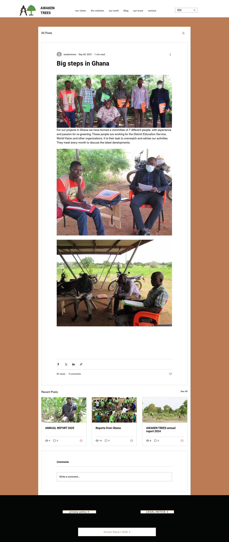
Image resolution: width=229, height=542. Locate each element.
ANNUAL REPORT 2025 (59, 428)
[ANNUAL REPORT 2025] (63, 410)
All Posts (46, 33)
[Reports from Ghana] (114, 410)
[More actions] (170, 54)
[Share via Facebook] (58, 364)
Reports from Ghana (108, 428)
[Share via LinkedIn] (73, 364)
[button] (183, 33)
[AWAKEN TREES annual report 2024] (164, 410)
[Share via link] (81, 364)
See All (184, 391)
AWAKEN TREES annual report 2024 (161, 429)
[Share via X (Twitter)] (65, 364)
